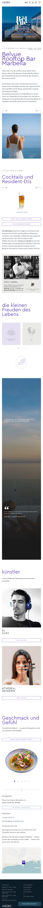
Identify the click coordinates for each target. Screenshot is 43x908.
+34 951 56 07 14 (8, 817)
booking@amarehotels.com (13, 821)
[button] (33, 3)
